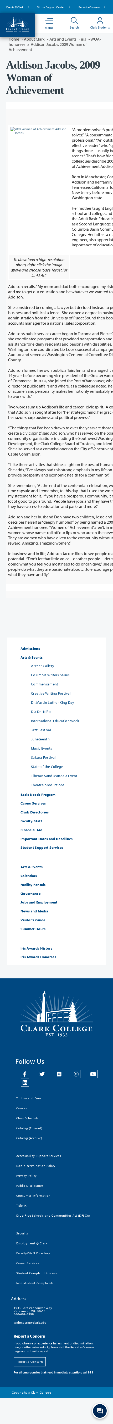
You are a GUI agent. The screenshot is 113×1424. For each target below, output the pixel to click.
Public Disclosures (30, 1186)
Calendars (28, 876)
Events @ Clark (15, 7)
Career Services (33, 803)
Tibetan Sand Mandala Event (54, 775)
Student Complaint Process (36, 1273)
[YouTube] (93, 1074)
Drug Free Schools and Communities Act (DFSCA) (53, 1215)
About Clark (34, 39)
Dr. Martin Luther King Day (52, 702)
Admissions (30, 648)
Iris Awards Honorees (38, 957)
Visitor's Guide (32, 920)
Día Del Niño (41, 711)
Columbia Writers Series (50, 675)
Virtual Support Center (51, 7)
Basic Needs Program (38, 795)
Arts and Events (62, 39)
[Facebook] (25, 1074)
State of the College (47, 766)
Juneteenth (40, 739)
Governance (30, 893)
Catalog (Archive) (29, 1138)
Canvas (21, 1108)
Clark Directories (34, 812)
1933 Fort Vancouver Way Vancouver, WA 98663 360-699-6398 (33, 1311)
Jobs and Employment (39, 902)
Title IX (21, 1205)
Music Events (41, 748)
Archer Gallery (42, 665)
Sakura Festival (43, 757)
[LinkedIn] (25, 1082)
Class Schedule (27, 1118)
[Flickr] (59, 1074)
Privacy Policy (26, 1176)
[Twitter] (42, 1074)
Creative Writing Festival (51, 693)
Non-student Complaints (35, 1283)
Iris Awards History (36, 948)
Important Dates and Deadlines (46, 839)
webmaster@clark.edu (30, 1323)
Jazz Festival (41, 730)
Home (14, 39)
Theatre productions (48, 785)
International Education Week (55, 720)
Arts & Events (31, 657)
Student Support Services (41, 847)
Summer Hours (33, 929)
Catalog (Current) (29, 1128)
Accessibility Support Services (38, 1156)
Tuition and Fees (28, 1098)
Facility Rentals (33, 885)
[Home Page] (17, 23)
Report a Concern (89, 7)
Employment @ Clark (32, 1243)
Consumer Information (33, 1196)
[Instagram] (76, 1074)
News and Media (34, 911)
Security (22, 1233)
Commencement (44, 684)
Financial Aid (31, 830)
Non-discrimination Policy (35, 1166)
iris (83, 39)
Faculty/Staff (31, 821)
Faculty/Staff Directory (33, 1253)
